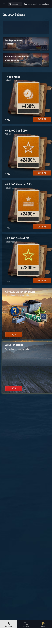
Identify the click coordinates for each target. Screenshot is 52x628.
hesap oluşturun (43, 4)
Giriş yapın (28, 4)
